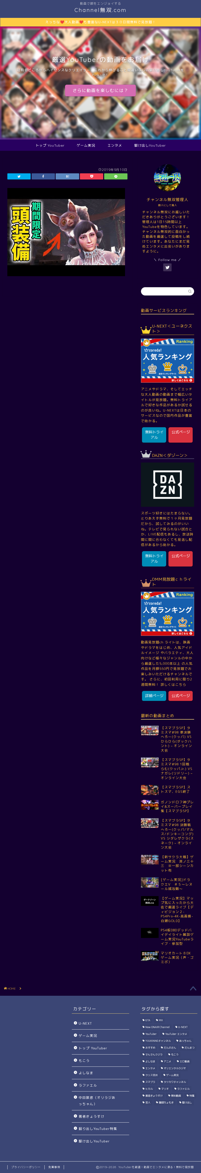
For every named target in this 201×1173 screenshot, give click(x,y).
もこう (84, 1060)
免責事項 (54, 1167)
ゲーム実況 (86, 145)
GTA (147, 1020)
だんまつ (189, 1047)
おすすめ (150, 1047)
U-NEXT (85, 1023)
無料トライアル (154, 434)
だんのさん (170, 1047)
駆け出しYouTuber (150, 145)
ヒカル (149, 1088)
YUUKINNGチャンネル (158, 1041)
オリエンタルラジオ (175, 1068)
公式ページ (181, 432)
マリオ (165, 1088)
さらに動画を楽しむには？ (100, 90)
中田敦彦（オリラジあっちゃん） (97, 1100)
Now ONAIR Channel (157, 1027)
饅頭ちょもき (166, 1102)
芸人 (147, 1102)
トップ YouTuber (50, 145)
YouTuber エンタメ (176, 1034)
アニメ (167, 1061)
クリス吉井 (151, 1075)
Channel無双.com (101, 10)
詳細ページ (154, 695)
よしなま (86, 1072)
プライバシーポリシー (26, 1167)
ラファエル (88, 1085)
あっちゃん (185, 1041)
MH (161, 1020)
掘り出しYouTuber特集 (98, 1128)
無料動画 (176, 1095)
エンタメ (114, 145)
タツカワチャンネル (175, 1082)
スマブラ (150, 1082)
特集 (191, 1095)
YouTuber (151, 1034)
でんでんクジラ (154, 1054)
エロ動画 (184, 1061)
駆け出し (187, 1102)
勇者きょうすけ (91, 1116)
